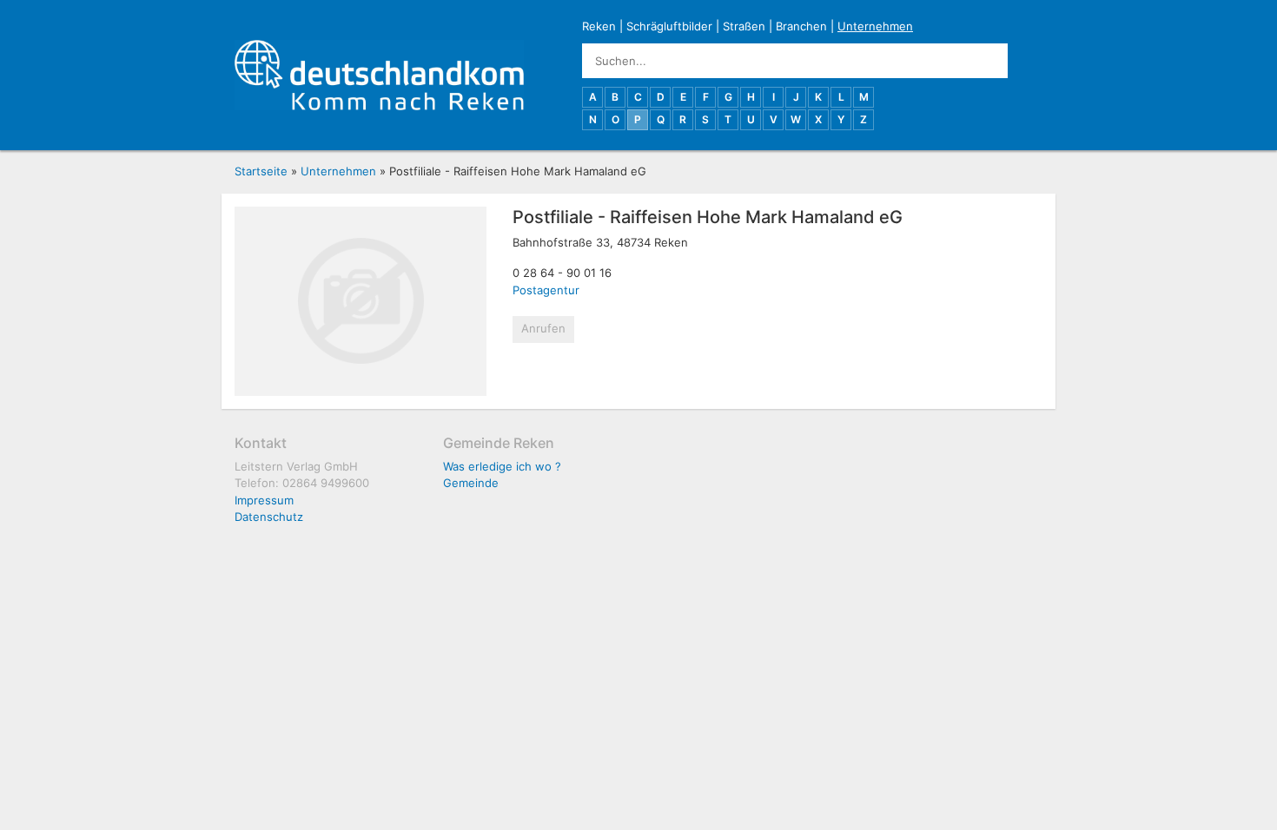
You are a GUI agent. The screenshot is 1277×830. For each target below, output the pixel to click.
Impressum (264, 500)
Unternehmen (875, 26)
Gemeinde (471, 483)
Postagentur (546, 290)
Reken (599, 26)
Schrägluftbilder (669, 26)
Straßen (744, 26)
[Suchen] (1025, 60)
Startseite (261, 171)
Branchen (801, 26)
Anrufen (543, 328)
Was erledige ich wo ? (502, 466)
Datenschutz (269, 517)
